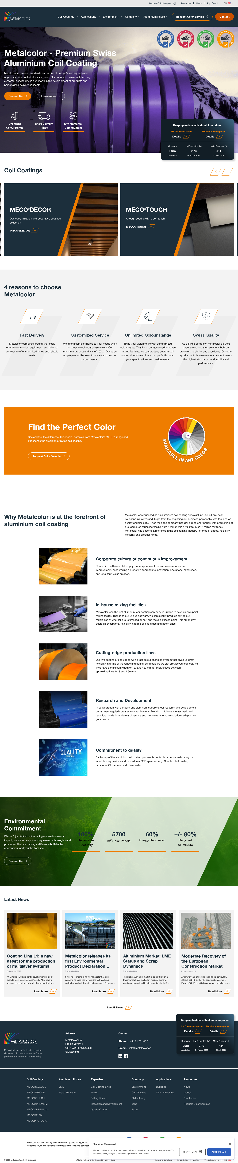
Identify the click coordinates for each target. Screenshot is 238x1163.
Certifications (139, 1092)
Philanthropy (138, 1098)
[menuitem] (68, 17)
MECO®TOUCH (36, 1098)
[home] (20, 1038)
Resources (190, 1079)
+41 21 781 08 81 (140, 1041)
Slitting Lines (98, 1098)
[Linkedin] (120, 1056)
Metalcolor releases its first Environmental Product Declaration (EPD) (88, 960)
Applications (89, 16)
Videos (187, 1092)
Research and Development (106, 1103)
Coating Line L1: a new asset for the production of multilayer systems (31, 960)
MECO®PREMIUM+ (38, 1109)
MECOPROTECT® (37, 1120)
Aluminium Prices (155, 16)
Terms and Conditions (163, 1160)
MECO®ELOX (35, 1115)
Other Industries (165, 1092)
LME (61, 1086)
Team (135, 1109)
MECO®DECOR (36, 1092)
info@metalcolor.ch (140, 1047)
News (187, 1086)
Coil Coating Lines (101, 1086)
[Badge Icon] (165, 39)
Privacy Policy (182, 1160)
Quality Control (99, 1109)
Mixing (94, 1092)
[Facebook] (126, 1056)
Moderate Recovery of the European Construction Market (203, 960)
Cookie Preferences (211, 1160)
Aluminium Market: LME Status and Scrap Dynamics (147, 960)
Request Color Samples (197, 1103)
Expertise (97, 1079)
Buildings (161, 1086)
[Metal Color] (17, 16)
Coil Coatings (66, 16)
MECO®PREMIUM (37, 1103)
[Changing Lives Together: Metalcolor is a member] (32, 931)
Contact (224, 16)
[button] (212, 3)
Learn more (143, 1153)
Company (131, 16)
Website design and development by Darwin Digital (95, 1160)
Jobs (134, 1103)
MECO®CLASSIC (36, 1086)
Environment (111, 16)
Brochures (189, 1098)
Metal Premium (67, 1092)
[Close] (230, 1144)
